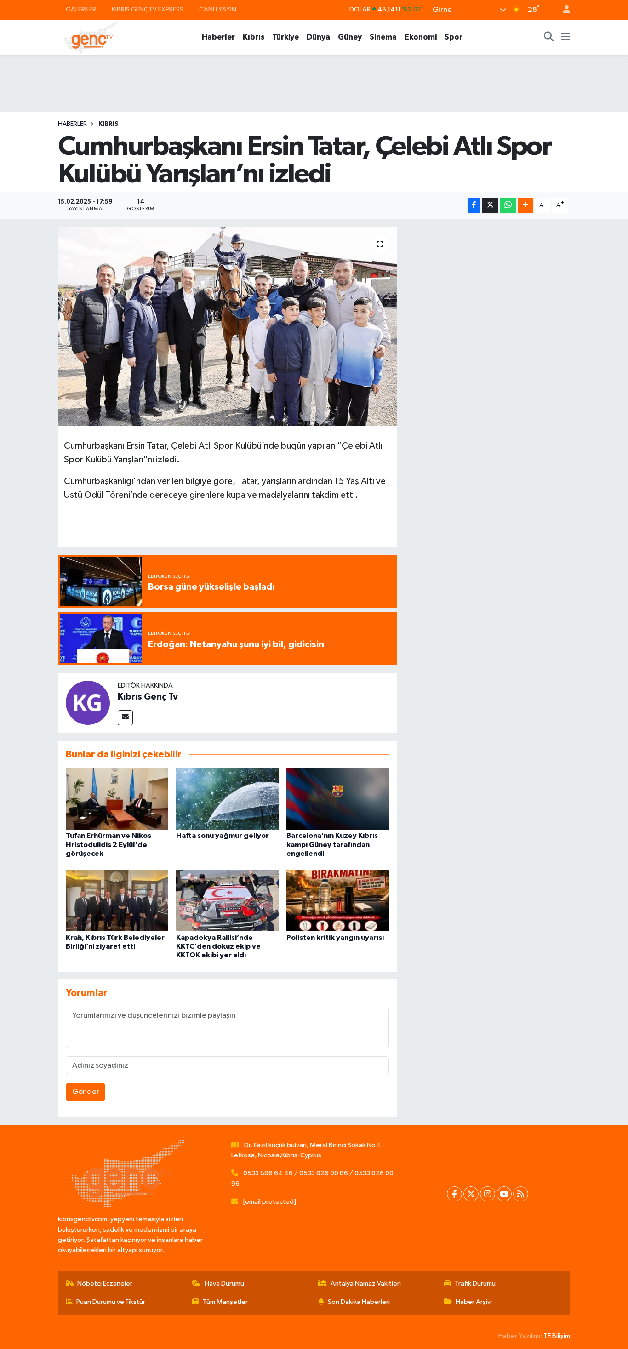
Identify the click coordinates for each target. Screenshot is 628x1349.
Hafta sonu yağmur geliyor (222, 835)
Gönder (85, 1092)
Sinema (383, 37)
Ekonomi (421, 37)
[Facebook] (454, 1193)
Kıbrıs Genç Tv (148, 696)
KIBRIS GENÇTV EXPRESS (147, 9)
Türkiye (285, 37)
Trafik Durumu (475, 1283)
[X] (471, 1193)
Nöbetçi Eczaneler (104, 1283)
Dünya (318, 37)
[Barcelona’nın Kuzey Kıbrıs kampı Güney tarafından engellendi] (337, 799)
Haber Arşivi (474, 1301)
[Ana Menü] (565, 37)
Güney (350, 37)
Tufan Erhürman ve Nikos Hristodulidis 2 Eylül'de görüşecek (108, 844)
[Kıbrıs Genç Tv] (88, 702)
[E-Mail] (125, 717)
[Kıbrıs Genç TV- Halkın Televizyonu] (91, 37)
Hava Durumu (224, 1283)
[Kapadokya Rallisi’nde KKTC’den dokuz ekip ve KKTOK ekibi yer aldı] (227, 900)
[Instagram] (487, 1193)
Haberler (218, 37)
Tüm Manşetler (225, 1301)
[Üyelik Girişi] (562, 10)
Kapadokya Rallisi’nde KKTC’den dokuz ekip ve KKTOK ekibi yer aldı (218, 946)
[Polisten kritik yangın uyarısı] (337, 900)
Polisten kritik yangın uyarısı (335, 937)
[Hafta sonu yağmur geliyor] (227, 799)
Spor (453, 37)
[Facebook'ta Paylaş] (474, 205)
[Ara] (549, 37)
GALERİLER (81, 9)
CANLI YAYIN (217, 9)
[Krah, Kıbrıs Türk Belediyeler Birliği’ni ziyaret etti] (117, 900)
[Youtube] (504, 1193)
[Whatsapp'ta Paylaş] (508, 205)
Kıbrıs (253, 37)
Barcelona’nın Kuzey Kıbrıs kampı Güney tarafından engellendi (332, 844)
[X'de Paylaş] (490, 205)
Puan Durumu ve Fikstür (110, 1301)
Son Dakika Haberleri (359, 1301)
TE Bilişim (556, 1335)
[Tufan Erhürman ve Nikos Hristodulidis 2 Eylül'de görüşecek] (117, 799)
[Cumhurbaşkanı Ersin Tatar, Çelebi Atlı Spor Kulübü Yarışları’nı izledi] (227, 326)
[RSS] (520, 1193)
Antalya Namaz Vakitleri (366, 1283)
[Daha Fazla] (525, 205)
